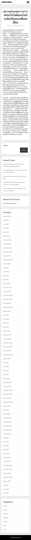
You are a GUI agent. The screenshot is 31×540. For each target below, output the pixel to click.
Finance (5, 514)
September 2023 (8, 354)
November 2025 (7, 252)
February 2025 (7, 287)
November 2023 (7, 347)
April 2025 (6, 279)
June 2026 (6, 224)
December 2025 (7, 248)
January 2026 (7, 244)
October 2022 (7, 398)
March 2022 (6, 414)
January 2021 (7, 461)
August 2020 (6, 481)
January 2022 (7, 422)
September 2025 (8, 260)
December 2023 (7, 343)
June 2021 (6, 441)
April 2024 (6, 327)
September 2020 (8, 477)
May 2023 (6, 370)
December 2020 (7, 465)
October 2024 (7, 303)
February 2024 (7, 335)
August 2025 (6, 264)
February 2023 (7, 382)
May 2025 (6, 275)
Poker (5, 525)
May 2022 (6, 410)
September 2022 (8, 402)
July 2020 (6, 485)
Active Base (7, 2)
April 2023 (6, 374)
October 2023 (7, 351)
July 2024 (6, 315)
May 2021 (6, 445)
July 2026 (6, 220)
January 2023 (7, 386)
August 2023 (6, 359)
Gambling (6, 517)
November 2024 (7, 299)
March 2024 (6, 331)
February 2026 (7, 240)
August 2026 (6, 216)
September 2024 (8, 307)
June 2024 (6, 319)
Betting (5, 506)
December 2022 (7, 390)
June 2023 (6, 366)
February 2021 (7, 457)
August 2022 (6, 406)
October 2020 (7, 473)
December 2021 (7, 426)
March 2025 (6, 283)
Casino (5, 510)
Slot (4, 529)
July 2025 (6, 268)
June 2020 (6, 489)
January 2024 (7, 339)
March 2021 (6, 453)
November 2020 (7, 469)
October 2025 (7, 256)
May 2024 (6, 323)
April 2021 (6, 449)
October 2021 (7, 434)
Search (5, 145)
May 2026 (6, 228)
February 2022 (7, 418)
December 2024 (7, 295)
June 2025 (6, 271)
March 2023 (6, 378)
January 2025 (7, 291)
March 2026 (6, 236)
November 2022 (7, 394)
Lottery (5, 521)
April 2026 (6, 232)
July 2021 (6, 438)
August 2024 (6, 311)
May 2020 (6, 493)
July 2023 (6, 362)
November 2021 (7, 430)
